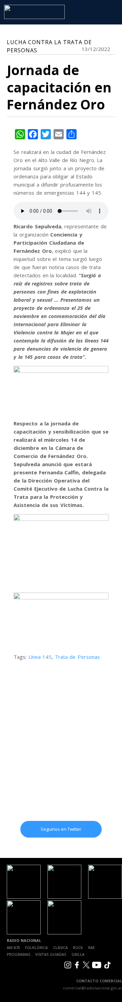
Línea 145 (40, 656)
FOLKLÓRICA (36, 947)
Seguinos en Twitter (61, 829)
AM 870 (13, 947)
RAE (91, 947)
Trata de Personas (77, 656)
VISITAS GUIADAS (50, 954)
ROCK (78, 947)
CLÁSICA (60, 947)
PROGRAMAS (18, 954)
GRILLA (78, 954)
